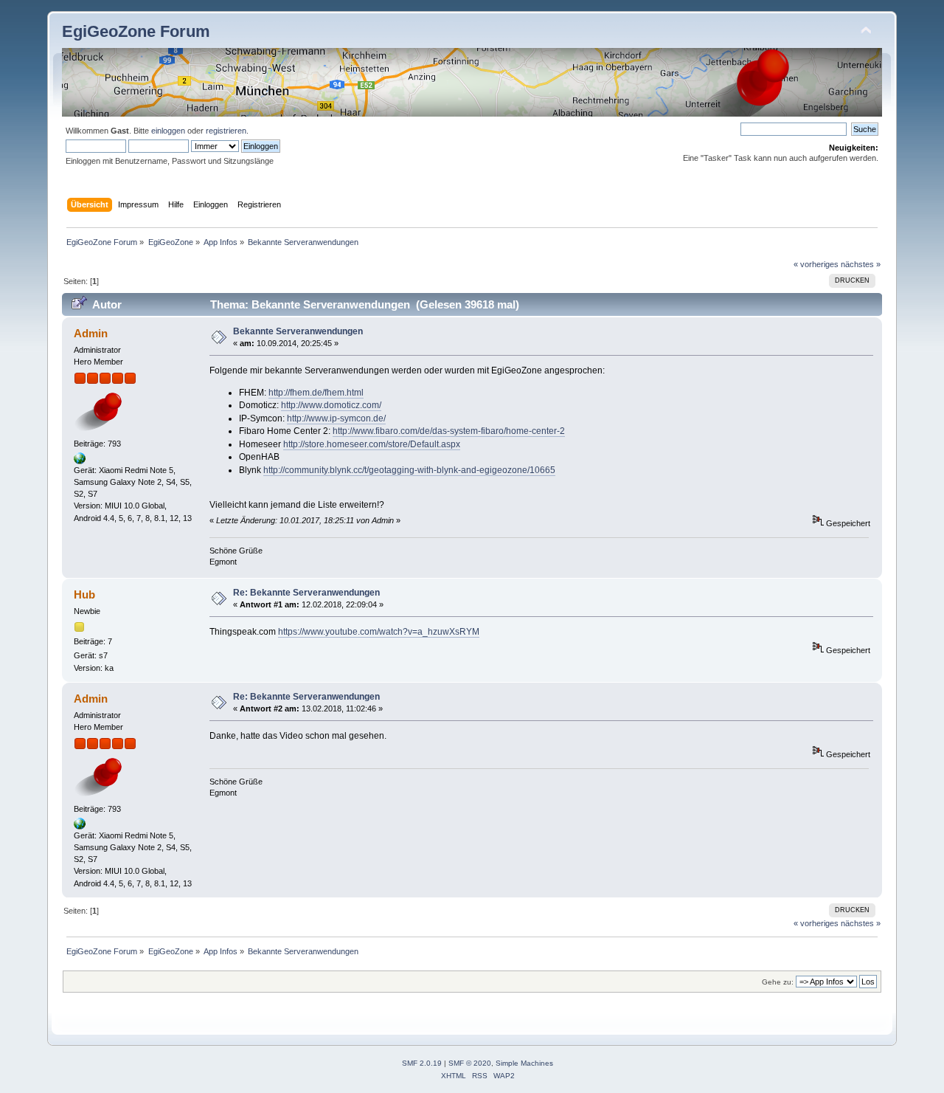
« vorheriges (816, 264)
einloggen (168, 130)
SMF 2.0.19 (422, 1063)
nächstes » (861, 264)
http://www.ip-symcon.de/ (336, 418)
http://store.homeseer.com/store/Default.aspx (371, 444)
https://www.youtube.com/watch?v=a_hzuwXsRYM (378, 632)
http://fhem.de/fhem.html (316, 392)
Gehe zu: (778, 982)
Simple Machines (524, 1063)
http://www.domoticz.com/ (331, 405)
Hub (84, 594)
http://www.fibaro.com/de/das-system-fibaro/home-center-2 (449, 431)
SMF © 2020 (469, 1063)
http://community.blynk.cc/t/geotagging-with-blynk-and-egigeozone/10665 (409, 470)
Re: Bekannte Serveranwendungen (306, 592)
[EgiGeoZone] (80, 461)
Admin (91, 333)
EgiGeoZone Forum (136, 31)
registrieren (226, 130)
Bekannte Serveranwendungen (298, 331)
